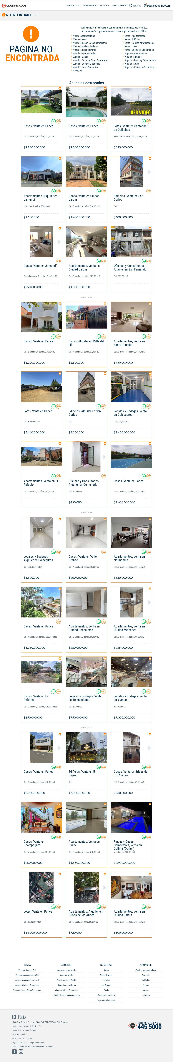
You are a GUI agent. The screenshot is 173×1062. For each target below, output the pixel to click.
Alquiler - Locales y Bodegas (86, 63)
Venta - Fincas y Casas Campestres (90, 42)
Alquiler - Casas (80, 56)
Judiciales (146, 995)
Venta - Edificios (132, 39)
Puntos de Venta (106, 975)
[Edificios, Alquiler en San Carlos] (86, 387)
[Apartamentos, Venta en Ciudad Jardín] (86, 241)
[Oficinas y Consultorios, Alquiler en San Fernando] (131, 241)
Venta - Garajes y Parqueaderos (139, 42)
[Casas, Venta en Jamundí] (41, 241)
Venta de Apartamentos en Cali (27, 975)
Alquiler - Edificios (133, 56)
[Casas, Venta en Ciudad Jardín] (86, 171)
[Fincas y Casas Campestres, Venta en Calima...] (131, 817)
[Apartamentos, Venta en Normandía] (131, 532)
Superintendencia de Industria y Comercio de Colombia (32, 1046)
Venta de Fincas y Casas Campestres (27, 990)
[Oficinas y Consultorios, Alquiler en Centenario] (86, 456)
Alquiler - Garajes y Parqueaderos (140, 60)
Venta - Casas (79, 39)
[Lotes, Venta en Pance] (41, 387)
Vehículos (145, 980)
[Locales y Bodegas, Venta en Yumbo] (131, 672)
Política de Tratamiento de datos (23, 1030)
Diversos (146, 990)
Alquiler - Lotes (132, 63)
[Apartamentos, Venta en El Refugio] (41, 456)
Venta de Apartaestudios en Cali (27, 980)
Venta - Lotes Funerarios (84, 49)
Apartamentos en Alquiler (66, 970)
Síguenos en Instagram (106, 1000)
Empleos (146, 985)
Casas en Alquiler (66, 975)
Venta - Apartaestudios (84, 35)
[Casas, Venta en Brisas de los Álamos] (131, 747)
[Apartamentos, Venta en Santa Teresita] (131, 317)
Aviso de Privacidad (18, 1034)
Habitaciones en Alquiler (67, 985)
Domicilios (106, 980)
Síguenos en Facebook (106, 995)
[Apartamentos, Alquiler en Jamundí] (41, 171)
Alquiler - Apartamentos (136, 53)
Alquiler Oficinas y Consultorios (66, 990)
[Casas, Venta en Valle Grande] (86, 532)
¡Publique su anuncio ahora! (145, 970)
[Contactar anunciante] (58, 122)
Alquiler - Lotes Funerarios (85, 67)
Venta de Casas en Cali (27, 970)
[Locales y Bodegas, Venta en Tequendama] (86, 672)
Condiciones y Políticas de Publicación (26, 1026)
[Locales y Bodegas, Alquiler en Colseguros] (41, 532)
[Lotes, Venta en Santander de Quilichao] (131, 101)
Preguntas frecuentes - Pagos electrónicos (28, 1042)
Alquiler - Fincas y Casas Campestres (90, 60)
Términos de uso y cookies (21, 1038)
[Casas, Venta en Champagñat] (41, 817)
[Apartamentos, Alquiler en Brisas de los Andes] (86, 887)
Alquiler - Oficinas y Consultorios (140, 67)
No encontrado (19, 15)
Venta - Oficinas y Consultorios (139, 49)
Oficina (106, 970)
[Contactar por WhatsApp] (53, 122)
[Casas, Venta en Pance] (41, 101)
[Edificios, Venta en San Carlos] (131, 171)
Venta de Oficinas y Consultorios (27, 985)
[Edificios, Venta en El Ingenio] (86, 747)
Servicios (77, 70)
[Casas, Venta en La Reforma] (41, 672)
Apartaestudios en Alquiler (67, 980)
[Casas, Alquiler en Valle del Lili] (86, 317)
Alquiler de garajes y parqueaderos (67, 995)
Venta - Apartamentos (135, 35)
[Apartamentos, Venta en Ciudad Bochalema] (86, 602)
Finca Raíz (72, 5)
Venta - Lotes (131, 46)
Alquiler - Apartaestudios (85, 53)
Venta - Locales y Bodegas (85, 46)
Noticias (104, 5)
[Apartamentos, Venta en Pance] (86, 817)
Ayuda (106, 990)
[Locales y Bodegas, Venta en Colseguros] (131, 387)
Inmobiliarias (90, 5)
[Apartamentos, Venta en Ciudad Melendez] (131, 602)
